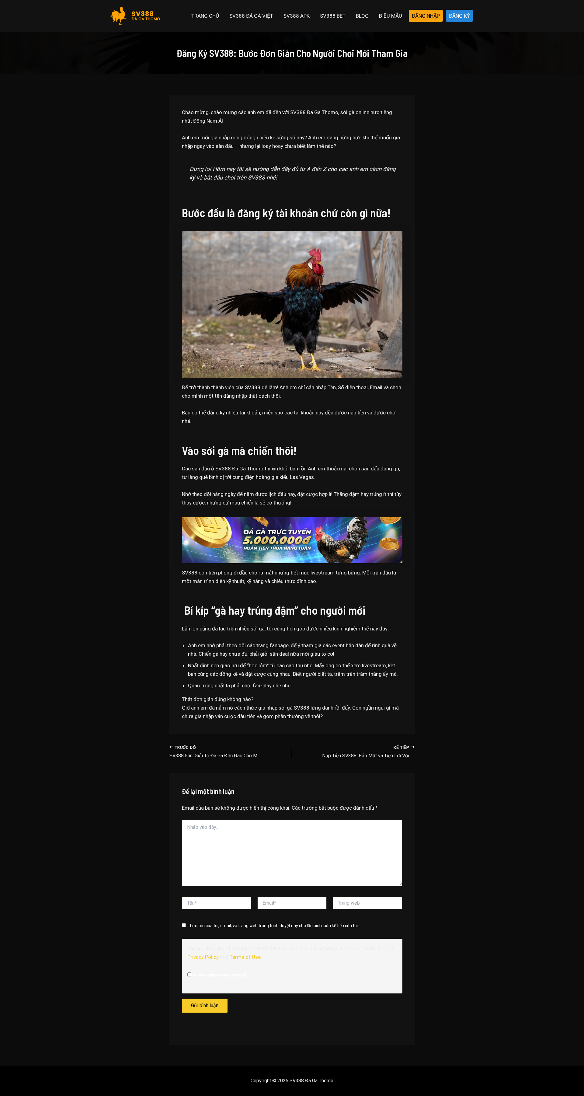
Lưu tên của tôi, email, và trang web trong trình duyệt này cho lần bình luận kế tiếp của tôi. (274, 925)
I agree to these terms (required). (220, 975)
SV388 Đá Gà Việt (251, 16)
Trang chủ (205, 16)
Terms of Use (245, 957)
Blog (362, 16)
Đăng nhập (426, 16)
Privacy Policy (203, 957)
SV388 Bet (333, 16)
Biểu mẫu (390, 16)
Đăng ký (459, 16)
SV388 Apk (296, 16)
